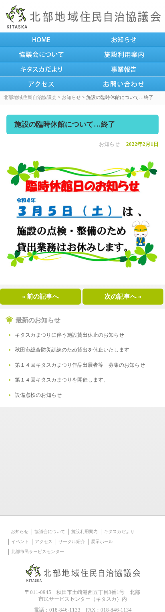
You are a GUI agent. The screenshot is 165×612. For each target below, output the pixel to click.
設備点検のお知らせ (38, 395)
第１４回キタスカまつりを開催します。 (62, 380)
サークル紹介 (71, 541)
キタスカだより (119, 531)
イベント (20, 541)
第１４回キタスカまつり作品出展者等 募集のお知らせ (80, 365)
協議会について (49, 531)
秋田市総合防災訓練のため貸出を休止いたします (72, 350)
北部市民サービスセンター (37, 551)
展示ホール (102, 541)
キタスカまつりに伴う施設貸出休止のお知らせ (69, 335)
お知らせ (109, 144)
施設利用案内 (84, 531)
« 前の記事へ (40, 296)
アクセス (43, 541)
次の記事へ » (123, 296)
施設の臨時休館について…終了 (64, 124)
